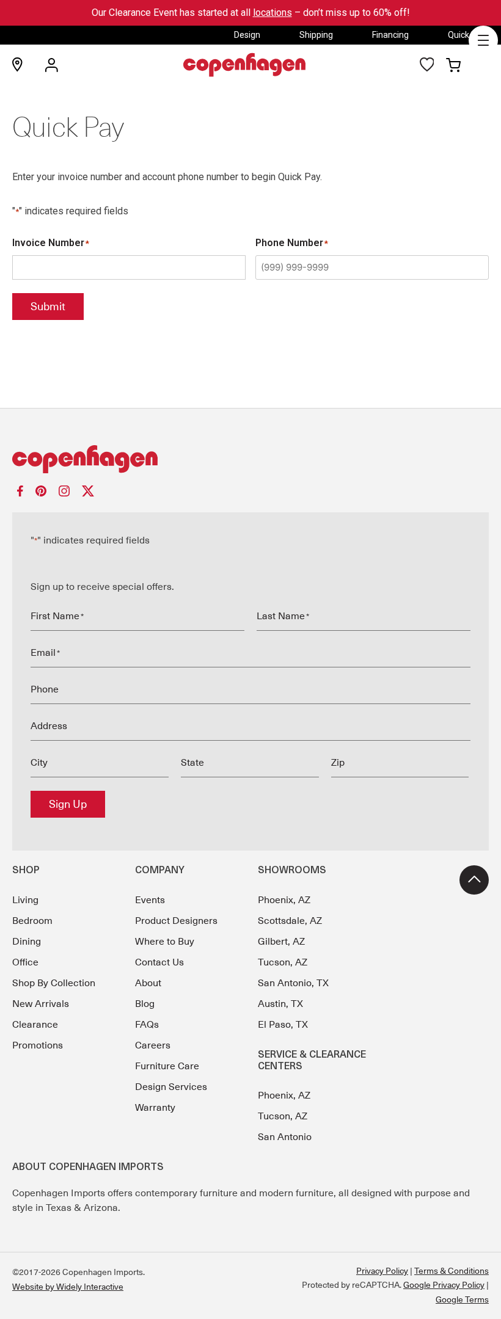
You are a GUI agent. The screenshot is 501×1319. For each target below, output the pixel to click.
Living (25, 900)
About (148, 983)
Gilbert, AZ (281, 941)
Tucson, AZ (282, 962)
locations (272, 12)
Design (247, 35)
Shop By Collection (53, 983)
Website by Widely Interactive (67, 1287)
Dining (26, 941)
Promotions (37, 1045)
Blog (145, 1003)
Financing (390, 35)
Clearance (35, 1024)
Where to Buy (164, 941)
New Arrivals (40, 1003)
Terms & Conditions (451, 1271)
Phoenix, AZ (284, 900)
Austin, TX (280, 1003)
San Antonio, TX (293, 983)
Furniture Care (167, 1066)
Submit (48, 306)
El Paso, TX (283, 1024)
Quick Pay (467, 35)
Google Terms (462, 1299)
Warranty (155, 1107)
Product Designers (176, 920)
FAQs (147, 1024)
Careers (152, 1045)
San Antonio (285, 1137)
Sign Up (68, 804)
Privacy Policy (382, 1271)
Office (25, 962)
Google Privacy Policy (444, 1285)
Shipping (316, 35)
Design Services (171, 1086)
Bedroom (32, 920)
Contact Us (159, 962)
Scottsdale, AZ (290, 920)
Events (150, 900)
